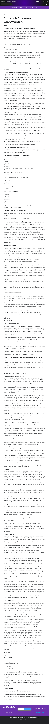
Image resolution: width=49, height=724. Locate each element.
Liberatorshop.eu (28, 719)
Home (5, 14)
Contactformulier (39, 712)
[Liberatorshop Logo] (24, 3)
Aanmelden (27, 709)
